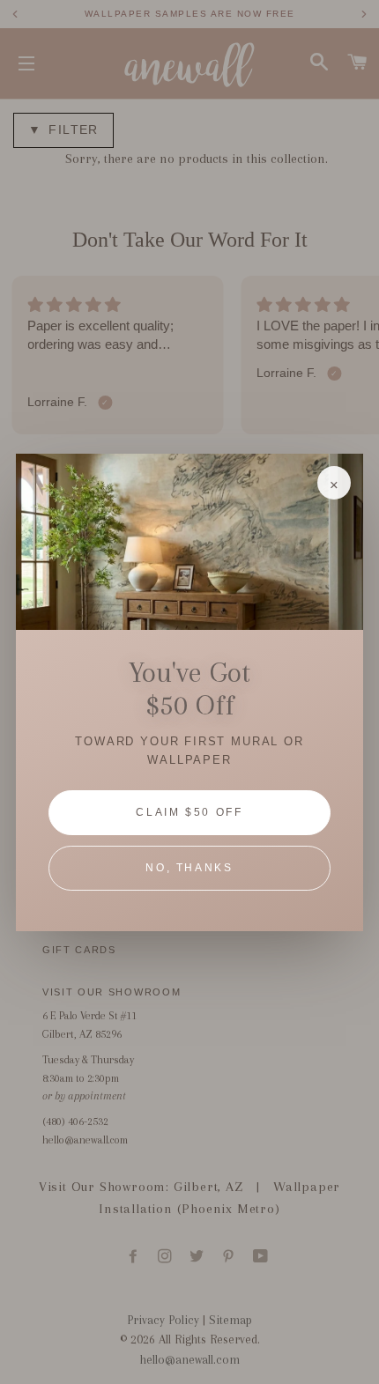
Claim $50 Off (189, 812)
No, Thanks (189, 868)
